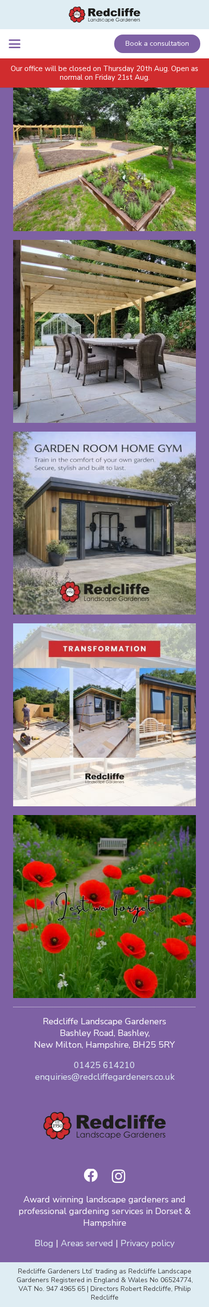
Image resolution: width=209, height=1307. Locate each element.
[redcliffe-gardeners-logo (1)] (104, 14)
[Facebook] (91, 1176)
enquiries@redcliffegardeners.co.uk (104, 1077)
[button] (15, 44)
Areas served (87, 1243)
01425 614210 (104, 1065)
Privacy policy (147, 1243)
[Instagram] (118, 1176)
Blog (44, 1243)
